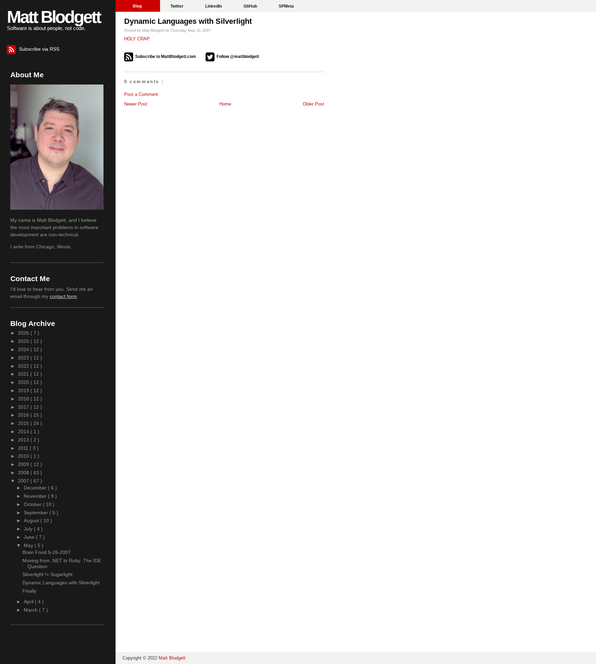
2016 (24, 415)
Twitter (177, 6)
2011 (24, 448)
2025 (24, 341)
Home (225, 104)
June (30, 537)
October (33, 504)
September (36, 512)
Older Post (313, 104)
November (36, 496)
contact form (63, 296)
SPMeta (286, 6)
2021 (24, 374)
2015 (24, 423)
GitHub (251, 6)
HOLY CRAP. (137, 38)
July (29, 529)
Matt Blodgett (53, 17)
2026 (24, 333)
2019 (24, 390)
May (29, 545)
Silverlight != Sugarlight (47, 574)
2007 (24, 481)
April (29, 601)
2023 (24, 357)
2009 (24, 464)
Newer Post (135, 104)
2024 (24, 349)
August (32, 520)
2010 (24, 456)
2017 (24, 407)
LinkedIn (214, 6)
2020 (24, 382)
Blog (138, 6)
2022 (24, 366)
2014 (24, 431)
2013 (24, 440)
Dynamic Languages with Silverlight (188, 21)
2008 (24, 472)
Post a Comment (141, 94)
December (36, 487)
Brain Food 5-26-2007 (46, 552)
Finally (29, 591)
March (31, 610)
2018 (24, 399)
